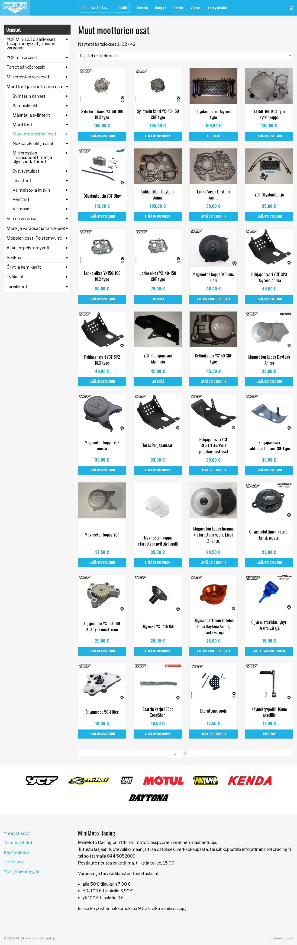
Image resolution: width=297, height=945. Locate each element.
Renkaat (14, 257)
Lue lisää (213, 136)
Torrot (178, 7)
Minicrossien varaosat (27, 77)
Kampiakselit (25, 105)
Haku (123, 7)
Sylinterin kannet (29, 96)
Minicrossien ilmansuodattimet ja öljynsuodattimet (32, 157)
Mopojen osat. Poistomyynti (34, 238)
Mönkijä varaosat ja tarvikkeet (36, 228)
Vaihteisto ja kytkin (31, 190)
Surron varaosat (22, 218)
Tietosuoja (14, 862)
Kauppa (160, 7)
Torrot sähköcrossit (25, 67)
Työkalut (15, 277)
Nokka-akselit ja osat (33, 143)
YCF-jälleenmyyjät (22, 871)
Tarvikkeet (16, 286)
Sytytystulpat (26, 171)
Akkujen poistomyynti (27, 248)
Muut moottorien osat (34, 134)
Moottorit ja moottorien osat (35, 86)
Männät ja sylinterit (31, 115)
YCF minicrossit (21, 57)
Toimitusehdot (18, 842)
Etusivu (142, 7)
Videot (195, 7)
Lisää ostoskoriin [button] (102, 136)
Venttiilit (21, 199)
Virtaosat (22, 209)
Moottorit (22, 124)
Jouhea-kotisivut (281, 938)
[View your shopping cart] (291, 8)
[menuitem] (142, 7)
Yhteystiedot (217, 7)
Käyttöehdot (16, 852)
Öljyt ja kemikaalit (23, 267)
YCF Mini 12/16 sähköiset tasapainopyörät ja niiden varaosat (30, 44)
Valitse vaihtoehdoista (213, 299)
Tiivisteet (22, 180)
